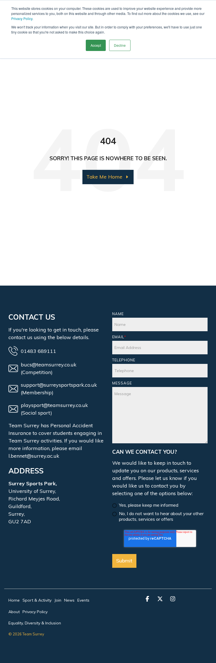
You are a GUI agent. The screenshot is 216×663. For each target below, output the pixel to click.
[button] (148, 599)
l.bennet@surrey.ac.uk (33, 456)
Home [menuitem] (14, 600)
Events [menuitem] (83, 600)
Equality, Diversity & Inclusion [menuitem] (34, 623)
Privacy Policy (21, 18)
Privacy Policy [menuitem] (35, 611)
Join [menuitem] (57, 600)
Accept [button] (96, 45)
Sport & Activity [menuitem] (36, 600)
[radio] (160, 505)
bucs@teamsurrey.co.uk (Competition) (48, 368)
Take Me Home (104, 176)
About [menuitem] (14, 611)
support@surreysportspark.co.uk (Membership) (59, 389)
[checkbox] (160, 509)
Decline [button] (120, 45)
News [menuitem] (69, 600)
